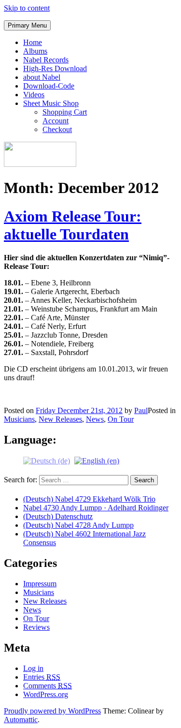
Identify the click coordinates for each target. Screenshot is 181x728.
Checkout (57, 129)
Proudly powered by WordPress (52, 711)
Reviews (36, 627)
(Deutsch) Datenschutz (58, 516)
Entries (41, 677)
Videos (33, 94)
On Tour (121, 419)
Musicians (19, 419)
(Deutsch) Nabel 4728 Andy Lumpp (78, 525)
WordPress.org (45, 694)
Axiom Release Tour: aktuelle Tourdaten (72, 225)
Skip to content (27, 8)
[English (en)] (96, 460)
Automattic (21, 719)
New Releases (60, 419)
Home (32, 42)
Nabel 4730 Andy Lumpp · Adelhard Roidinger (95, 508)
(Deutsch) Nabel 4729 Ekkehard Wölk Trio (89, 499)
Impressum (39, 583)
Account (55, 121)
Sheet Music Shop (51, 103)
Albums (35, 51)
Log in (33, 668)
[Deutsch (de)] (46, 460)
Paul (141, 410)
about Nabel (41, 77)
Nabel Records (46, 60)
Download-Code (48, 86)
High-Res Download (55, 68)
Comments (47, 686)
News (95, 419)
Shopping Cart (64, 112)
